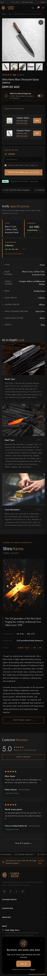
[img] (23, 771)
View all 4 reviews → (23, 843)
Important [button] (6, 917)
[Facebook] (10, 891)
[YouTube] (22, 891)
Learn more (34, 181)
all (10, 14)
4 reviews (20, 75)
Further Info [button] (7, 908)
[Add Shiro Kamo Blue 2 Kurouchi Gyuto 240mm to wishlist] (40, 22)
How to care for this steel (13, 254)
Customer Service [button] (9, 899)
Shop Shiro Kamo (23, 720)
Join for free (41, 861)
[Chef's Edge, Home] (8, 8)
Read (38, 440)
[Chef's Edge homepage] (23, 875)
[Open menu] (43, 8)
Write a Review (23, 757)
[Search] (32, 8)
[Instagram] (4, 891)
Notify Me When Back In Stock (23, 172)
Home (4, 14)
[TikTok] (16, 891)
